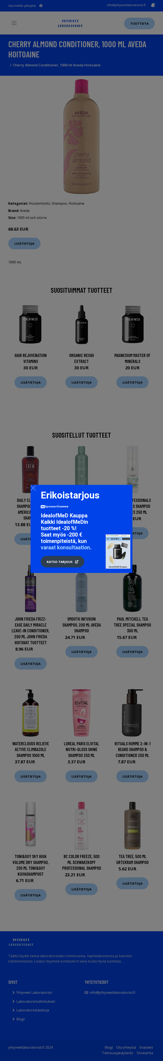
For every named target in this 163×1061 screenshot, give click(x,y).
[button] (62, 561)
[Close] (33, 488)
